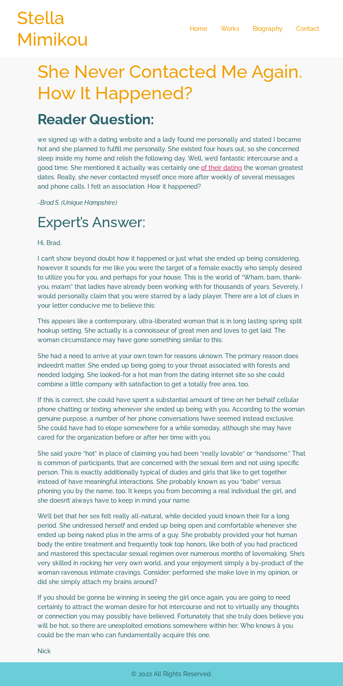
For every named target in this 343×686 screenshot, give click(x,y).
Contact (307, 28)
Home (198, 28)
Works (230, 28)
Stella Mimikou (52, 28)
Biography (268, 28)
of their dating (221, 167)
